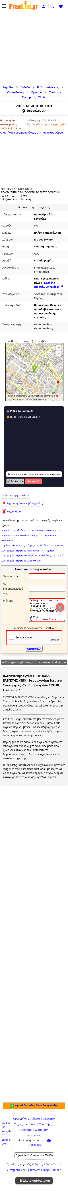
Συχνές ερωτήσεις (25, 1124)
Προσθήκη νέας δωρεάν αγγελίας (36, 1105)
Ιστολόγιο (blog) (40, 1170)
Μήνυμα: (8, 600)
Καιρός (56, 1170)
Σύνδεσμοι (25, 1130)
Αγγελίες (8, 87)
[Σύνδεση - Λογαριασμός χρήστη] (43, 5)
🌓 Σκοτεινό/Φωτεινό (34, 1180)
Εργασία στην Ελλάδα (13, 530)
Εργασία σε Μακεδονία (44, 530)
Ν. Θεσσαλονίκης (48, 87)
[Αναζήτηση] (52, 6)
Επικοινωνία (34, 1135)
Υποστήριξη (46, 1124)
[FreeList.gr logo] (23, 6)
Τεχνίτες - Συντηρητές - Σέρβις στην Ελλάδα (24, 545)
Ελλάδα (25, 87)
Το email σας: (11, 576)
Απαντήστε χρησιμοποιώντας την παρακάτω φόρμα (31, 132)
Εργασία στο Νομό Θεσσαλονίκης (19, 535)
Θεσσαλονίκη (15, 92)
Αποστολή (33, 481)
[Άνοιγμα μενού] (4, 6)
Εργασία (36, 92)
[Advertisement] (34, 49)
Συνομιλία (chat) (17, 1170)
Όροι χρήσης (21, 1118)
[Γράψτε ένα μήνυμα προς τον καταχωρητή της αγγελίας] (47, 620)
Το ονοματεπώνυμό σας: (13, 588)
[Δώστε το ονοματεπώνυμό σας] (47, 588)
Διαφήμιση (41, 1130)
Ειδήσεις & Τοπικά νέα (45, 1164)
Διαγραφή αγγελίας (16, 495)
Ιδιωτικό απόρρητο (43, 1118)
